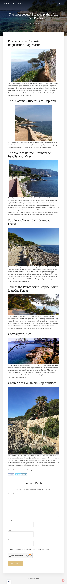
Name (10, 520)
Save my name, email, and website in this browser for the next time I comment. (30, 549)
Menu (60, 3)
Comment (11, 493)
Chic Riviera (14, 3)
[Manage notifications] (63, 580)
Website (10, 540)
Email (10, 530)
